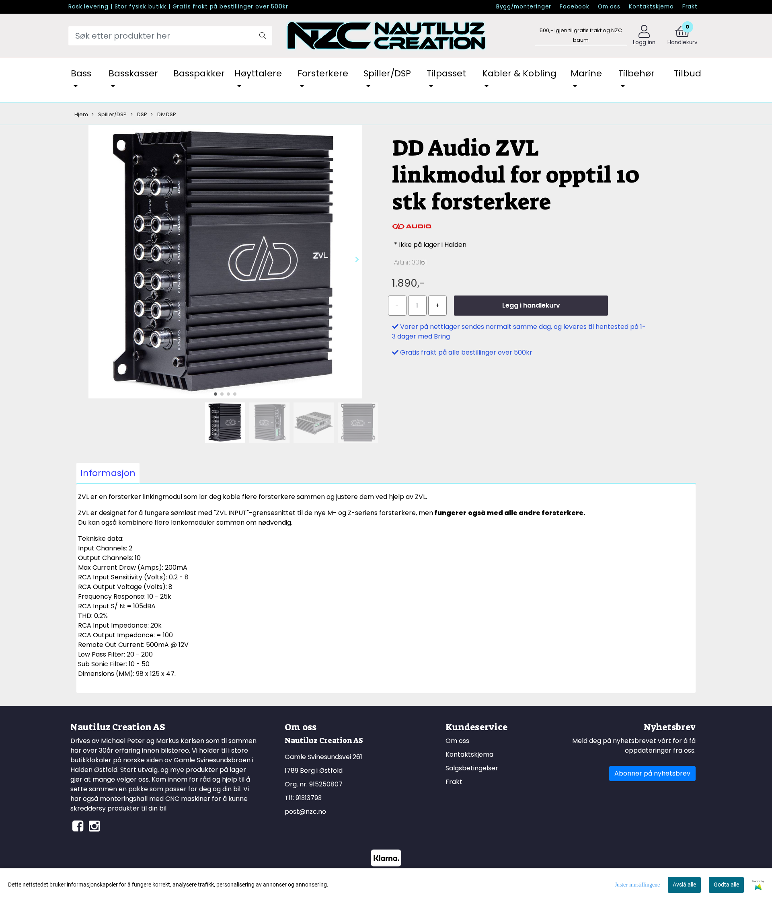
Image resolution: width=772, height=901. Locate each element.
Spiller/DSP (387, 73)
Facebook (574, 6)
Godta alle (726, 884)
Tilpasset (446, 73)
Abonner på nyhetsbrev (652, 773)
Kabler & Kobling (519, 73)
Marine (586, 73)
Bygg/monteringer (524, 6)
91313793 (309, 797)
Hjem (81, 114)
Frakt (690, 6)
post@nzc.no (305, 811)
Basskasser (133, 73)
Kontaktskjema (651, 6)
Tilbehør (636, 73)
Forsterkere (323, 73)
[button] (215, 394)
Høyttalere (258, 73)
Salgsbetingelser (472, 768)
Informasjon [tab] (108, 473)
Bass (81, 73)
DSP (141, 114)
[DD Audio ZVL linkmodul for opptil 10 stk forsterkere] (225, 263)
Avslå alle (684, 884)
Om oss (609, 6)
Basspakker (199, 73)
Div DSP (166, 114)
